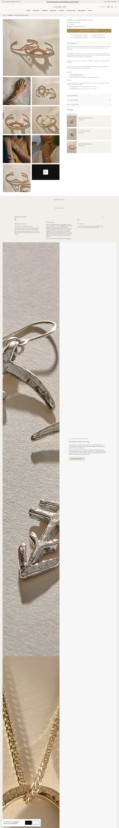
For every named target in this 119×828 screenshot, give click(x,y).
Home (4, 15)
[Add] (109, 124)
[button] (61, 11)
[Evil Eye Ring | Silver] (72, 134)
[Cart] (115, 7)
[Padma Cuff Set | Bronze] (72, 121)
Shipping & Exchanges (20, 217)
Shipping (69, 26)
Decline (35, 822)
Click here (62, 224)
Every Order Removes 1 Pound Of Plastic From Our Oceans (63, 1)
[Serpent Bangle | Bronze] (72, 147)
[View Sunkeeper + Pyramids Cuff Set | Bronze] (46, 172)
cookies (16, 822)
